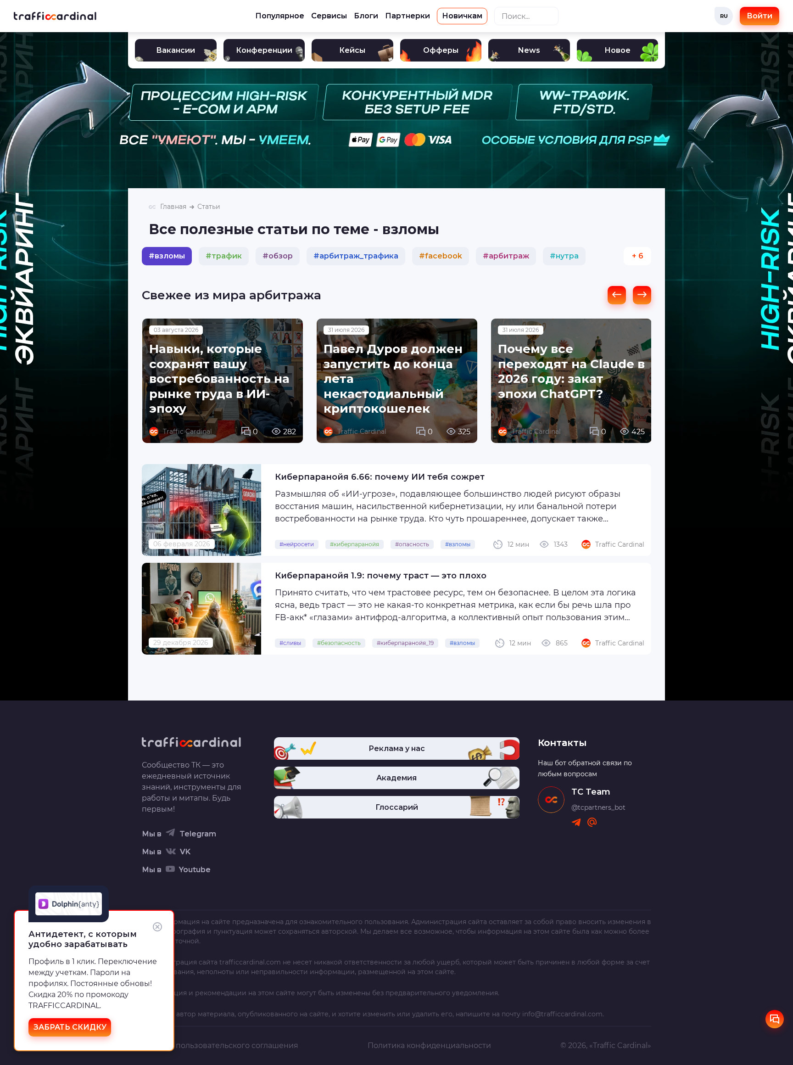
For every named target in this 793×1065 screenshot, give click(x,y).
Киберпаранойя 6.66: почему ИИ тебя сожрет (380, 477)
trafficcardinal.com (250, 962)
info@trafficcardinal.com (562, 1014)
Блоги (366, 15)
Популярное (279, 15)
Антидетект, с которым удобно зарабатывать (82, 939)
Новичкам (462, 15)
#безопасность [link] (339, 642)
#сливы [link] (290, 642)
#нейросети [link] (296, 544)
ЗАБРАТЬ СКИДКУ (70, 1027)
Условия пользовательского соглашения (220, 1045)
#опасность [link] (412, 544)
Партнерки (407, 15)
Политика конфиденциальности (429, 1045)
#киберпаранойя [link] (354, 544)
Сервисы (329, 15)
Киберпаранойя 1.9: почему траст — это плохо (380, 576)
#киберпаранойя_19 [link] (405, 642)
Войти (759, 15)
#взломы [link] (457, 544)
